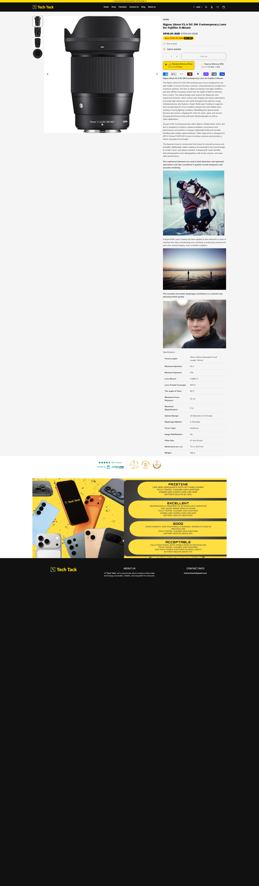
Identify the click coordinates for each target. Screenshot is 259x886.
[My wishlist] (218, 7)
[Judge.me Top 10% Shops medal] (157, 464)
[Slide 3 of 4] (37, 43)
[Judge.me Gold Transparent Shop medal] (134, 464)
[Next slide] (158, 74)
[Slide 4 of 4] (37, 54)
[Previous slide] (47, 74)
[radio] (178, 65)
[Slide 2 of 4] (37, 32)
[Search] (206, 7)
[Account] (212, 7)
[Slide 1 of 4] (37, 21)
